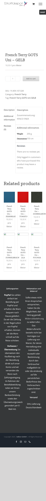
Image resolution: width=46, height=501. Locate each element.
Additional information (9, 118)
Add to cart (31, 78)
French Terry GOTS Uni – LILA (23, 252)
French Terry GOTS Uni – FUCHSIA (37, 252)
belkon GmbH (22, 437)
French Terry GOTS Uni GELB (23, 98)
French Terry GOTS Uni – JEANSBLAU (11, 211)
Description (9, 110)
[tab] (9, 110)
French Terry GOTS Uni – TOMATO (23, 211)
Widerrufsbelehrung (34, 318)
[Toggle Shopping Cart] (33, 4)
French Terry (20, 94)
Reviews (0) (7, 128)
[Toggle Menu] (40, 4)
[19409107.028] (23, 27)
